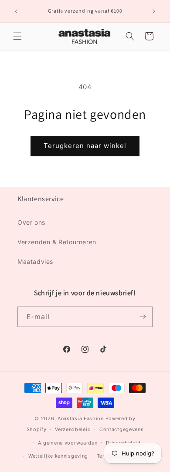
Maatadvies (35, 261)
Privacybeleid (123, 443)
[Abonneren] (142, 317)
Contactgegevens (121, 429)
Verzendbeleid (73, 429)
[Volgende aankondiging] (153, 11)
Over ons (31, 222)
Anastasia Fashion (81, 418)
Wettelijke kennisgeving (58, 456)
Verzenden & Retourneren (56, 242)
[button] (17, 36)
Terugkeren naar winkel (85, 146)
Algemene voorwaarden (67, 443)
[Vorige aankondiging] (16, 11)
